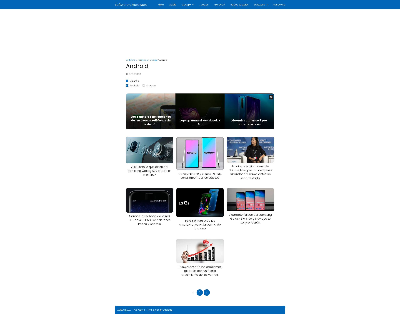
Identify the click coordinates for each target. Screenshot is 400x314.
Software (259, 4)
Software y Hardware (131, 5)
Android (134, 85)
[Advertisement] (200, 33)
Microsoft (219, 4)
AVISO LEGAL (124, 309)
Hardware (279, 4)
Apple (172, 4)
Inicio (161, 4)
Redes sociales (239, 4)
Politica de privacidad (160, 309)
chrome (151, 85)
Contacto (139, 309)
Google (186, 4)
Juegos (203, 4)
